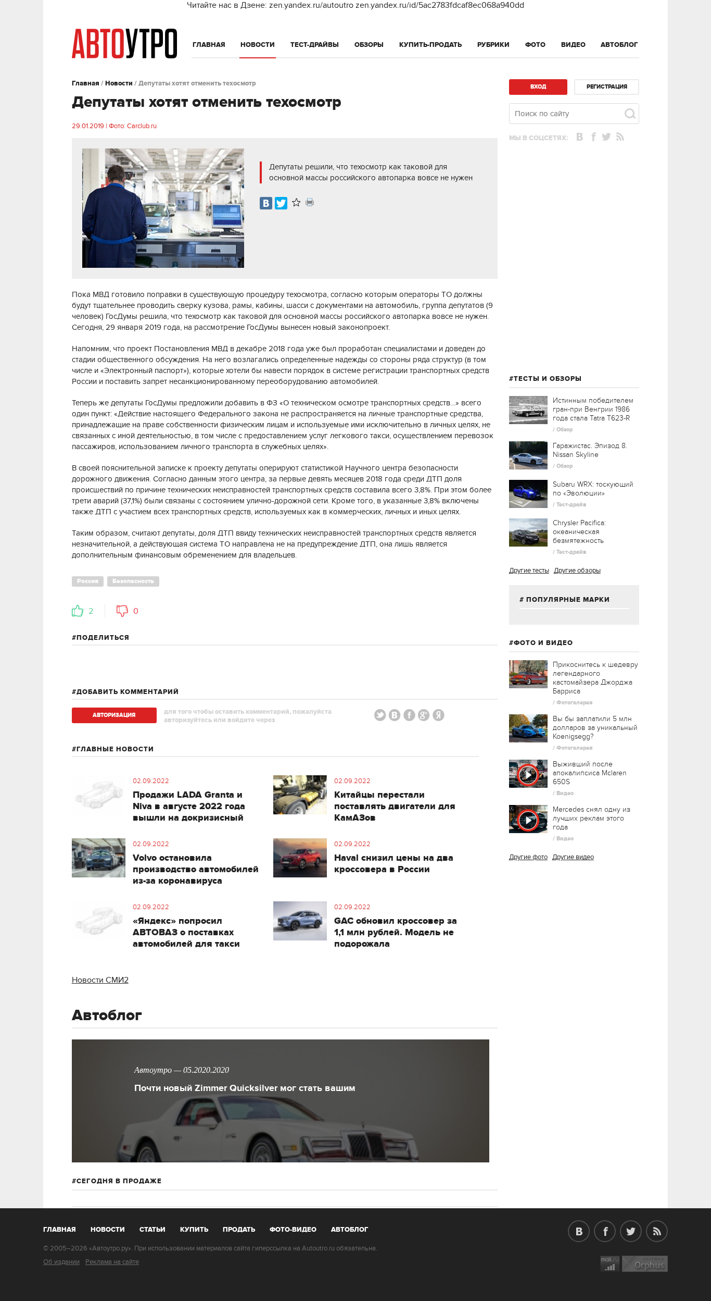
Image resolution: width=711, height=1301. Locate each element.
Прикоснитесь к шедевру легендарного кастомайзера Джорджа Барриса (595, 678)
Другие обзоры (577, 570)
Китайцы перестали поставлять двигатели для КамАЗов (394, 806)
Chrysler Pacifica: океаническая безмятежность (579, 531)
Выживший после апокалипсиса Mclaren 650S (590, 773)
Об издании (61, 1262)
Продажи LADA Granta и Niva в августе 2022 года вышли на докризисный (189, 806)
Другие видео (573, 857)
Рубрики (493, 45)
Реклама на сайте (112, 1262)
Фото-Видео (293, 1229)
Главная (209, 45)
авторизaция (114, 715)
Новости (257, 45)
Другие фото (528, 857)
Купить (194, 1229)
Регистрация (607, 86)
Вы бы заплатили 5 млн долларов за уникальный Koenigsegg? (595, 727)
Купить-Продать (430, 45)
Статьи (152, 1229)
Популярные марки (568, 600)
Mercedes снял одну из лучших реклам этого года (591, 818)
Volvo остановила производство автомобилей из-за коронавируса (196, 869)
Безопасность (133, 581)
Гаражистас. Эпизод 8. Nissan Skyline (590, 450)
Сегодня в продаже (119, 1181)
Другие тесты (529, 570)
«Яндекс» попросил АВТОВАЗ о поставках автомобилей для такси (186, 932)
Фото (535, 45)
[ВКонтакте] (266, 203)
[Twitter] (281, 203)
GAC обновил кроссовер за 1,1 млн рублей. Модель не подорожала (395, 932)
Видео (573, 45)
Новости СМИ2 (100, 980)
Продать (239, 1229)
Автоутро (65, 1227)
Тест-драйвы (314, 45)
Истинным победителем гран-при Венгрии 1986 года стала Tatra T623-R (593, 409)
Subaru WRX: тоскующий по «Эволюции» (593, 489)
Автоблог (619, 45)
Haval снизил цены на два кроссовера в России (393, 863)
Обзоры (369, 45)
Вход (538, 86)
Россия (87, 581)
